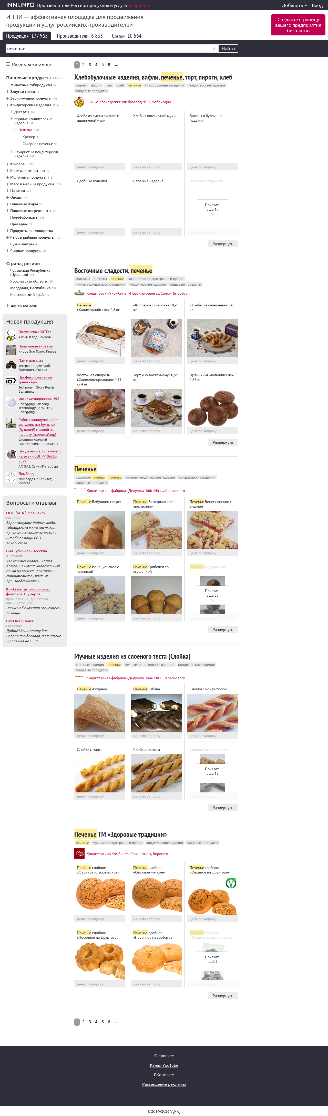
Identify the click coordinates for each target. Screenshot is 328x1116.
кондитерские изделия (206, 85)
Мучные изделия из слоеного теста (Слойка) (132, 656)
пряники (83, 278)
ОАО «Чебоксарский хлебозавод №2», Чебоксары (129, 101)
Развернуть (223, 243)
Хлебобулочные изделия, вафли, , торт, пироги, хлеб (153, 77)
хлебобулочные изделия (164, 85)
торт (108, 85)
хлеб (120, 85)
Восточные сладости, (113, 270)
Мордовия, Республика (33, 288)
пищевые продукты (91, 91)
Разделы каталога (32, 64)
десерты (100, 278)
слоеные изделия (90, 664)
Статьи (126, 35)
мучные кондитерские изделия (101, 284)
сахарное (90, 477)
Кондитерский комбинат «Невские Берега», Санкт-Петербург (138, 293)
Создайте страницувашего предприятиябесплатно (298, 24)
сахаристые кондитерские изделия (155, 278)
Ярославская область (31, 281)
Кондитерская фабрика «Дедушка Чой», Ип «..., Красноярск (136, 490)
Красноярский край (30, 295)
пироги (81, 85)
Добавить (292, 5)
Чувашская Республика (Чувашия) (30, 272)
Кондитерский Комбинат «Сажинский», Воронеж (127, 853)
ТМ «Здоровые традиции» (120, 834)
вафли (96, 85)
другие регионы (24, 305)
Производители (80, 35)
